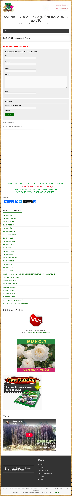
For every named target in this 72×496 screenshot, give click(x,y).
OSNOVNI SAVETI (43, 470)
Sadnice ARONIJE (9, 271)
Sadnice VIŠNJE (8, 228)
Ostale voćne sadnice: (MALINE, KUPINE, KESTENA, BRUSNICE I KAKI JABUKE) (29, 274)
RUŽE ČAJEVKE (8, 290)
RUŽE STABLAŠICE (9, 287)
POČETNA (41, 464)
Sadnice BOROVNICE (10, 257)
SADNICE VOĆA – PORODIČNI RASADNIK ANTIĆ (36, 18)
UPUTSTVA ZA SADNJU (45, 473)
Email (6, 91)
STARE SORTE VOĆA (10, 284)
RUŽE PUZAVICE (9, 297)
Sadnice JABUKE (8, 251)
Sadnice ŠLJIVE (8, 248)
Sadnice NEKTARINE (10, 235)
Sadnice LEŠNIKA (8, 254)
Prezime (7, 62)
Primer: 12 (7, 110)
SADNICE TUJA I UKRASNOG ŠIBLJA (15, 303)
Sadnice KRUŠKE (8, 221)
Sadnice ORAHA (8, 238)
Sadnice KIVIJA (8, 267)
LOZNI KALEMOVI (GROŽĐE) (13, 300)
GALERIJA (41, 476)
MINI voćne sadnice (9, 280)
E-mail (7, 68)
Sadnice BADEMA (9, 241)
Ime (6, 55)
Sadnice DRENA (8, 264)
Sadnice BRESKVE (9, 231)
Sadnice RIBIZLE (8, 261)
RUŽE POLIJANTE (9, 293)
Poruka (7, 74)
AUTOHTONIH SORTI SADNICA (39, 332)
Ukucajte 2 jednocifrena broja (13, 105)
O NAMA (41, 467)
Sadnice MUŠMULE (9, 218)
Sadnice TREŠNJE (8, 225)
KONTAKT (41, 479)
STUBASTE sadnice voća (11, 277)
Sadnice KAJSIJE (8, 244)
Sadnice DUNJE (8, 215)
